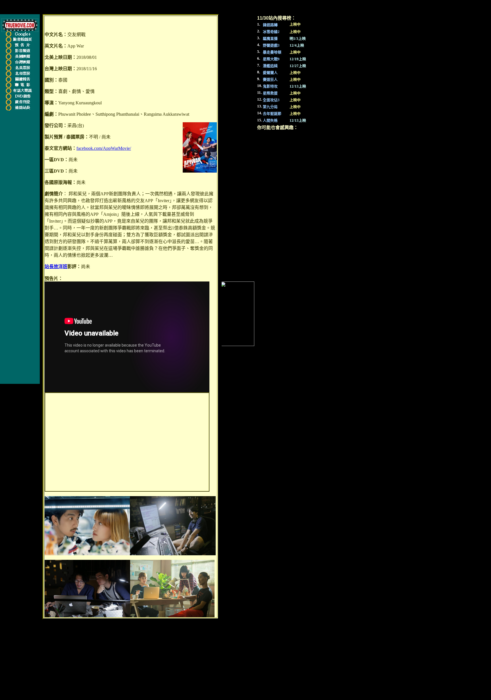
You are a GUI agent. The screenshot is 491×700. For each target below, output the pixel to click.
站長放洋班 (56, 266)
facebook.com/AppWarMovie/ (103, 148)
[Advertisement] (127, 442)
